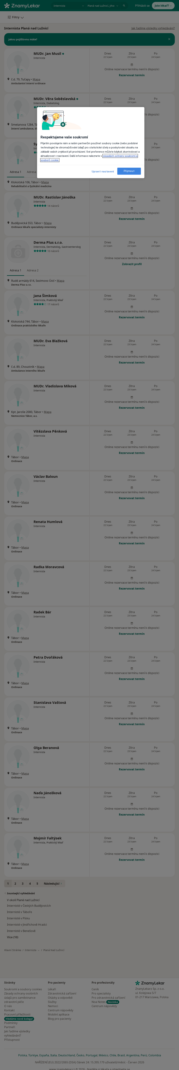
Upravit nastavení (103, 171)
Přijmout (129, 171)
